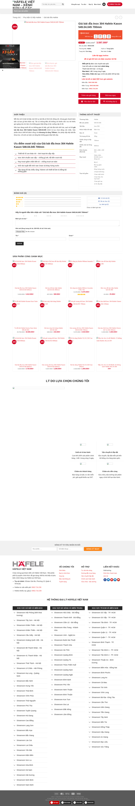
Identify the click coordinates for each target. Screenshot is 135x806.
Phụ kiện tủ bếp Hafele (32, 17)
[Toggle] (16, 154)
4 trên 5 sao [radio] (56, 216)
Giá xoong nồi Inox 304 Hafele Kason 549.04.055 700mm (81, 329)
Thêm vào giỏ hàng (88, 95)
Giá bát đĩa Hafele (51, 17)
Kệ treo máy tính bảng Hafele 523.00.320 (53, 329)
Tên (17, 235)
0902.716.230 (36, 587)
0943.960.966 (94, 85)
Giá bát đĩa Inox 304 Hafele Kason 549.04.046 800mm (25, 365)
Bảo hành (97, 4)
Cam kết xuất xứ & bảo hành (95, 66)
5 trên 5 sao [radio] (72, 216)
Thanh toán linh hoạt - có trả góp (92, 69)
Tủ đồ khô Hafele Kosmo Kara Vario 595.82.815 (25, 329)
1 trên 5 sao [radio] (19, 216)
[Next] (70, 41)
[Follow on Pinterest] (111, 579)
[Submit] (63, 4)
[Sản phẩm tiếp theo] (120, 17)
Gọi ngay (55, 802)
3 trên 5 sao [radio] (42, 216)
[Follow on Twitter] (108, 579)
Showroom (90, 802)
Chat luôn (79, 802)
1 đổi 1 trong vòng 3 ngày (94, 71)
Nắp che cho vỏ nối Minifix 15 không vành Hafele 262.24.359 (109, 365)
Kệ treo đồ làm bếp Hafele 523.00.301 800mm (53, 289)
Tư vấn (83, 4)
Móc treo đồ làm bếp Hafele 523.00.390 (109, 289)
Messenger (67, 802)
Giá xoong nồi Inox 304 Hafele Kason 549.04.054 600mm (53, 365)
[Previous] (17, 41)
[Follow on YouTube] (118, 579)
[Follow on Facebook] (105, 579)
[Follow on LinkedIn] (115, 579)
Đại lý (91, 4)
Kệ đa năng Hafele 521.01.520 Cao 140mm (81, 365)
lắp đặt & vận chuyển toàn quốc (95, 63)
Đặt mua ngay (110, 95)
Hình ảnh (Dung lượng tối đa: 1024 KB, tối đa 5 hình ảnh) (33, 228)
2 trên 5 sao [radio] (29, 216)
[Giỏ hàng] (104, 4)
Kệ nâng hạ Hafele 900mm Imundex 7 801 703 (81, 289)
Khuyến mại (75, 4)
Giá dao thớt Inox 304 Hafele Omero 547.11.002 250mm (109, 329)
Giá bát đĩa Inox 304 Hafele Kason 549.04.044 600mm (25, 289)
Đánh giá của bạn (21, 218)
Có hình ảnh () (104, 198)
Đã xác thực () (105, 201)
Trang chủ (17, 17)
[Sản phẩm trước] (116, 17)
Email (71, 235)
